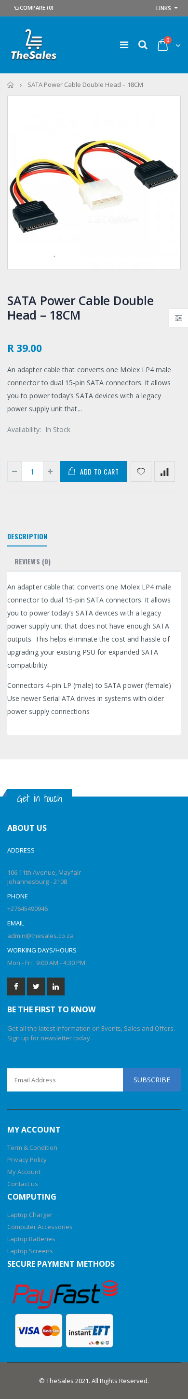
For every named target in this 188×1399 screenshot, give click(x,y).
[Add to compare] (164, 471)
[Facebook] (16, 986)
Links (163, 8)
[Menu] (124, 44)
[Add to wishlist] (141, 471)
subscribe (152, 1079)
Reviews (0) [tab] (32, 561)
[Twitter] (36, 986)
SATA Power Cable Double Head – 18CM (80, 307)
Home (10, 85)
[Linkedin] (56, 986)
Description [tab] (27, 536)
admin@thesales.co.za (40, 935)
